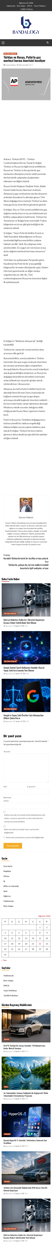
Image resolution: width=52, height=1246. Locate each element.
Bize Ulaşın (21, 6)
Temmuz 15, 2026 (20, 721)
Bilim (5, 1087)
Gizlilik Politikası (26, 9)
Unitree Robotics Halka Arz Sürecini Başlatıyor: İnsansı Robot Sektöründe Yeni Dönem (24, 621)
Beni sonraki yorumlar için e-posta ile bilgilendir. (21, 831)
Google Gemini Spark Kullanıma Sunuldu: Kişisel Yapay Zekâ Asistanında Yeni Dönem (24, 669)
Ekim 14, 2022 (24, 65)
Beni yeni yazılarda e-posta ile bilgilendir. (25, 837)
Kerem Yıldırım (11, 65)
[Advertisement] (26, 129)
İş (4, 881)
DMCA (29, 6)
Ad (5, 786)
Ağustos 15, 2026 (20, 1051)
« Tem (4, 960)
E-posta (31, 786)
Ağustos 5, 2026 (19, 626)
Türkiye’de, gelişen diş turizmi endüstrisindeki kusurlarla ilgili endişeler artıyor (28, 565)
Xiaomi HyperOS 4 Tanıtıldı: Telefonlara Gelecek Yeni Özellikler (25, 1141)
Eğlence (7, 896)
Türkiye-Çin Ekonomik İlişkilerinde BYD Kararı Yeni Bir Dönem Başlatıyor (25, 1189)
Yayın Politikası (40, 6)
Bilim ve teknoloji (11, 886)
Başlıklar (7, 871)
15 (40, 938)
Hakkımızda (11, 6)
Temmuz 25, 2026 (20, 674)
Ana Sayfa (8, 866)
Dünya (6, 876)
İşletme (6, 1039)
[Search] (47, 42)
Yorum (7, 751)
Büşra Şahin (8, 626)
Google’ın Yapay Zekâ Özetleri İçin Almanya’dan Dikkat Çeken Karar (23, 717)
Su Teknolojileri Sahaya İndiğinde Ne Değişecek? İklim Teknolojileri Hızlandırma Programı (26, 1094)
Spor (6, 891)
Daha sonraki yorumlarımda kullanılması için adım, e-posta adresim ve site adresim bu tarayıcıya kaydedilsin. (24, 818)
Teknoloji (7, 1134)
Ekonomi (6, 1181)
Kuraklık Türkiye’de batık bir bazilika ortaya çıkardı (26, 557)
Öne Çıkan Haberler (10, 54)
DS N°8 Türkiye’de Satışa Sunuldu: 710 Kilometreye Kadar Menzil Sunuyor (24, 1047)
